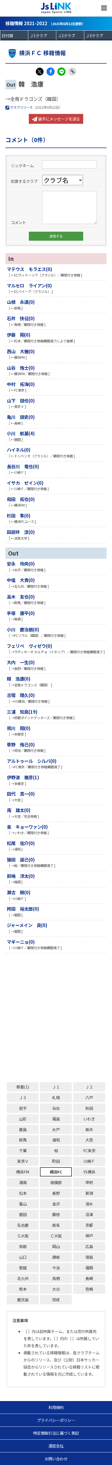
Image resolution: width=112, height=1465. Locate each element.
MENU (103, 8)
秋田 (89, 1108)
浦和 (56, 1140)
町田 (56, 1161)
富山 (23, 1204)
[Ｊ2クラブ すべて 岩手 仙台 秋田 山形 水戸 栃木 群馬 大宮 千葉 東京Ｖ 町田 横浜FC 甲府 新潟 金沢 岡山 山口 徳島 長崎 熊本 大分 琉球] (70, 35)
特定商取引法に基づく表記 (56, 1433)
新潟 (89, 1193)
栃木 (89, 1129)
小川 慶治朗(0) (23, 629)
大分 (56, 1289)
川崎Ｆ (89, 1161)
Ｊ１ (56, 1087)
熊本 (23, 1289)
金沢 (56, 1204)
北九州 (23, 1278)
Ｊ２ (89, 1087)
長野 (56, 1193)
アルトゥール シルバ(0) (32, 761)
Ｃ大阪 (56, 1236)
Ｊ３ (23, 1097)
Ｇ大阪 (23, 1236)
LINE (61, 71)
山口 (23, 1257)
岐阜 (56, 1225)
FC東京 (89, 1150)
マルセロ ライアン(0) (29, 285)
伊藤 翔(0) (18, 334)
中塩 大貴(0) (21, 580)
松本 (23, 1193)
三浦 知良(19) (22, 711)
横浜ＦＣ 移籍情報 (42, 53)
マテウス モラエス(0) (29, 269)
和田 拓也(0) (21, 499)
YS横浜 (89, 1172)
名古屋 (23, 1225)
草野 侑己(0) (21, 744)
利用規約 (56, 1407)
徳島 (89, 1257)
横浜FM (22, 1172)
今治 (56, 1267)
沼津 (89, 1214)
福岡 (89, 1267)
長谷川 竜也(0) (23, 466)
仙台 (56, 1108)
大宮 (89, 1140)
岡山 (56, 1246)
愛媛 (23, 1267)
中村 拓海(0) (21, 384)
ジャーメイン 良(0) (27, 925)
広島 (89, 1246)
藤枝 (56, 1214)
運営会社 (56, 1446)
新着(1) (22, 1087)
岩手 (23, 1108)
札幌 (56, 1097)
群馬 (23, 1140)
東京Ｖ (23, 1161)
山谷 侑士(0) (21, 367)
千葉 (23, 1150)
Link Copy (72, 71)
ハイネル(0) (18, 449)
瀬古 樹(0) (18, 892)
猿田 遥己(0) (21, 859)
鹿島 (23, 1129)
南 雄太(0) (18, 810)
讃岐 (56, 1257)
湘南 (23, 1182)
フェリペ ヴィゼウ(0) (29, 646)
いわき (89, 1119)
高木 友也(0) (21, 596)
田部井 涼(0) (21, 532)
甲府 (89, 1182)
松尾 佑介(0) (21, 843)
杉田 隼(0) (18, 515)
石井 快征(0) (21, 318)
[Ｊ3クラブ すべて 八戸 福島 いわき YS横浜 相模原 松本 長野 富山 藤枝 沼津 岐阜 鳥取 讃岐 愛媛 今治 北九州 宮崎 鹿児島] (98, 35)
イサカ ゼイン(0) (25, 482)
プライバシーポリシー (56, 1420)
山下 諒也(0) (21, 400)
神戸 (89, 1236)
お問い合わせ (56, 1458)
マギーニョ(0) (21, 942)
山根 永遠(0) (21, 302)
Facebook (50, 71)
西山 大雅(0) (21, 351)
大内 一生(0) (21, 662)
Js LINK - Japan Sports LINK (56, 8)
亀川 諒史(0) (21, 417)
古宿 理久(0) (21, 695)
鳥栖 (56, 1278)
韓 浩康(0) (18, 678)
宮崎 (89, 1289)
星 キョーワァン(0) (27, 826)
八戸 (89, 1097)
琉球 (56, 1299)
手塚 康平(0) (21, 613)
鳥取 (23, 1246)
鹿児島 (23, 1299)
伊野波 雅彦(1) (23, 777)
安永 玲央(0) (21, 563)
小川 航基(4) (21, 433)
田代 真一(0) (21, 793)
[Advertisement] (56, 1017)
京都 (89, 1225)
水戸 (56, 1129)
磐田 (23, 1214)
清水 (89, 1204)
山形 (23, 1119)
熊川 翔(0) (18, 728)
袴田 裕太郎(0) (23, 908)
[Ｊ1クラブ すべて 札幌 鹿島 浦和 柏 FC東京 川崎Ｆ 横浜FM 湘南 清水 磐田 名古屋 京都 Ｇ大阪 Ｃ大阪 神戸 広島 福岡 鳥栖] (42, 35)
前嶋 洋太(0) (21, 876)
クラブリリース (21, 107)
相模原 (56, 1182)
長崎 (89, 1278)
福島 (56, 1119)
